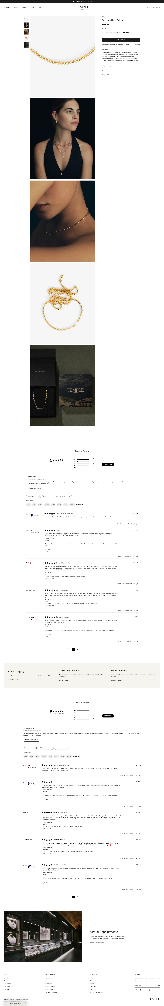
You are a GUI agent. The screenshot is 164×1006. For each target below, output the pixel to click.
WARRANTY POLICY (116, 680)
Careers (47, 981)
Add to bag (121, 39)
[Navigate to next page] (95, 649)
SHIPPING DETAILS (13, 679)
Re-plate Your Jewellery (96, 992)
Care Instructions (94, 989)
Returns (92, 981)
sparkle (59, 504)
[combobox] (49, 496)
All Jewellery (7, 7)
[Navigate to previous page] (68, 649)
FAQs (91, 978)
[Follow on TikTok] (149, 990)
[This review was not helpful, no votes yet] (136, 524)
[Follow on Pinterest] (145, 990)
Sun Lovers (48, 978)
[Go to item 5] (26, 45)
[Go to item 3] (26, 32)
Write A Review (108, 464)
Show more (79, 504)
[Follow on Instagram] (140, 990)
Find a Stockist (49, 983)
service (65, 504)
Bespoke (33, 7)
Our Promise (7, 983)
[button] (15, 1004)
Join (159, 985)
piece (53, 504)
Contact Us (93, 986)
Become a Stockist (50, 986)
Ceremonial (24, 7)
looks (34, 504)
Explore (40, 7)
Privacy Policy (49, 989)
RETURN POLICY (64, 680)
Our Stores (7, 981)
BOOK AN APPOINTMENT (97, 942)
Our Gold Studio (8, 989)
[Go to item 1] (26, 19)
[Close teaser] (25, 1002)
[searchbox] (32, 496)
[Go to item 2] (26, 25)
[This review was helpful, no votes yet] (133, 524)
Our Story (6, 978)
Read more (68, 570)
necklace (47, 504)
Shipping (92, 983)
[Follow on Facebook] (136, 990)
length (28, 504)
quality (40, 504)
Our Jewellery (8, 986)
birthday (72, 504)
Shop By (16, 7)
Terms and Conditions (51, 992)
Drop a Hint (137, 44)
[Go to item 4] (26, 38)
